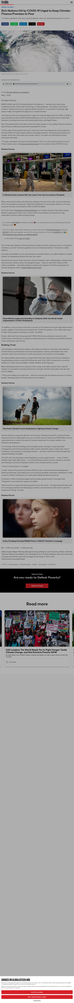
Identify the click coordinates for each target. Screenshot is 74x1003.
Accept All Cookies (37, 992)
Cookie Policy (37, 1000)
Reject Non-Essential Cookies (37, 997)
